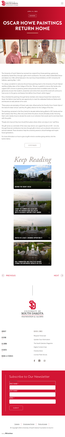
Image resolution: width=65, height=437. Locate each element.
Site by (3, 433)
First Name (14, 384)
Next (57, 275)
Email (11, 398)
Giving (4, 337)
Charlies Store (38, 351)
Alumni (4, 344)
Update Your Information (42, 339)
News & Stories (7, 356)
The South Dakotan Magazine (43, 343)
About (4, 331)
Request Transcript (40, 336)
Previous (9, 275)
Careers (16, 424)
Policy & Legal (42, 424)
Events (4, 350)
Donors (32, 16)
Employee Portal (28, 424)
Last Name (14, 391)
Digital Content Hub (40, 347)
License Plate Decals (40, 355)
